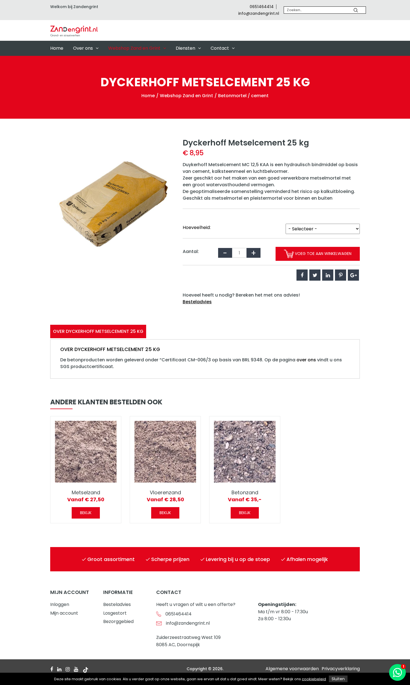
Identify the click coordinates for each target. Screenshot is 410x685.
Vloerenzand (165, 492)
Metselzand (86, 492)
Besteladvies (197, 302)
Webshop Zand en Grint (186, 95)
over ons (306, 360)
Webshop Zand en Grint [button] (134, 48)
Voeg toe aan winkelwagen (322, 253)
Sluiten (338, 679)
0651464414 (262, 6)
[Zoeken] (356, 10)
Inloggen (59, 604)
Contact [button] (220, 48)
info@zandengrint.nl (258, 13)
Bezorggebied (118, 621)
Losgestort (115, 613)
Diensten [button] (185, 48)
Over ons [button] (83, 48)
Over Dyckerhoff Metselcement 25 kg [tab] (98, 331)
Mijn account (64, 613)
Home (56, 48)
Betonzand (244, 492)
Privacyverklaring (341, 668)
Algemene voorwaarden (292, 668)
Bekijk (85, 512)
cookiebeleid (314, 679)
